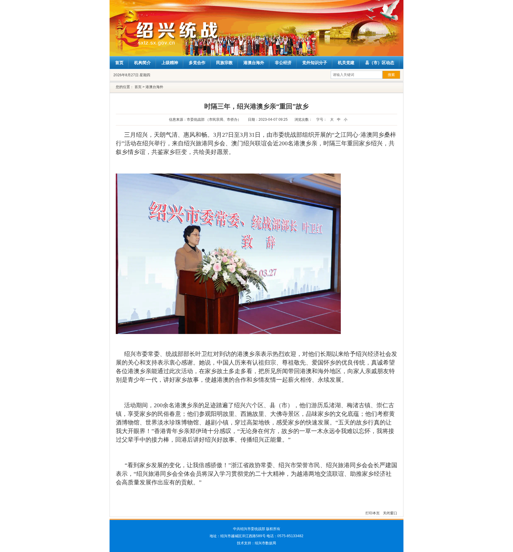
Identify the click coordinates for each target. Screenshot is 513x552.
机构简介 (142, 62)
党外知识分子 (314, 62)
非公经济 (283, 62)
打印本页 (373, 513)
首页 (119, 62)
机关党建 (346, 62)
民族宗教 (224, 62)
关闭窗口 (390, 513)
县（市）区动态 (379, 62)
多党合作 (197, 62)
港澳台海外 (253, 62)
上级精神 (170, 62)
